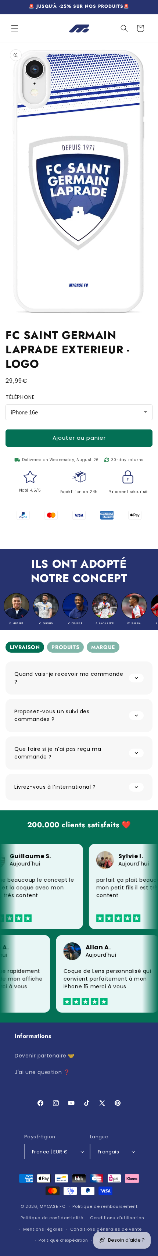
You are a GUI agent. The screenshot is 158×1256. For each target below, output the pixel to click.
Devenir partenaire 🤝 (45, 1055)
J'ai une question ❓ (42, 1072)
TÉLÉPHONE (20, 397)
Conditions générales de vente (106, 1229)
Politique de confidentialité (52, 1218)
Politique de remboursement (104, 1206)
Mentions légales (43, 1229)
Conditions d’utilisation (117, 1218)
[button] (15, 28)
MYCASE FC (52, 1206)
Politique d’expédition (63, 1240)
